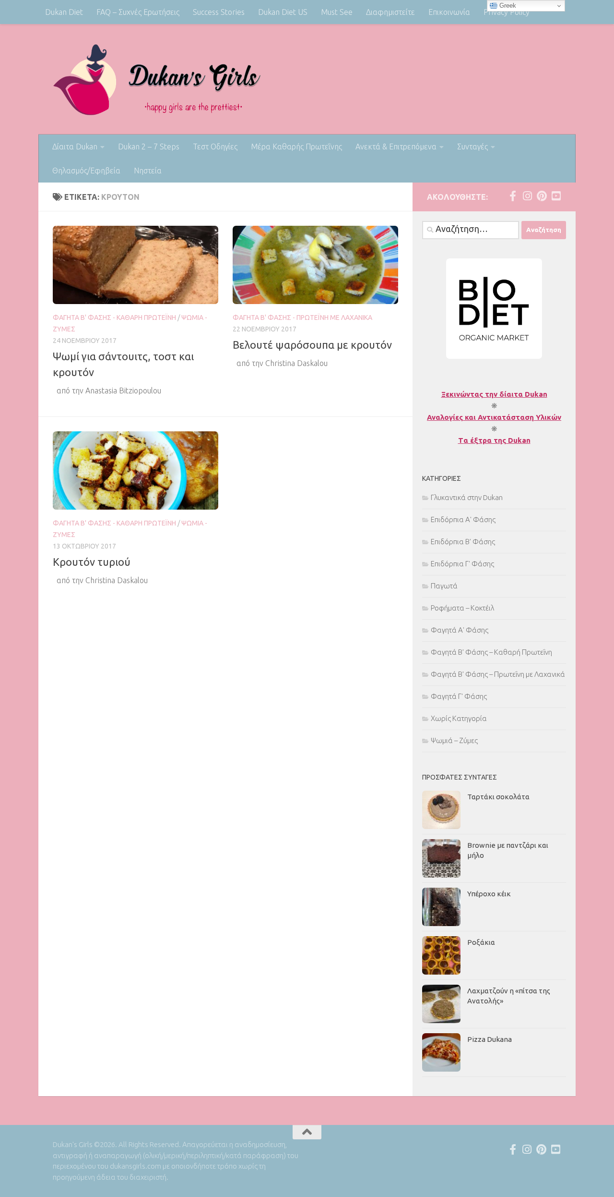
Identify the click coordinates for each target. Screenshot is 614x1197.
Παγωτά (444, 586)
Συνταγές (472, 146)
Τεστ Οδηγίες (215, 146)
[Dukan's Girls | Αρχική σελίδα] (157, 79)
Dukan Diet (64, 12)
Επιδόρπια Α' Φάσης (463, 519)
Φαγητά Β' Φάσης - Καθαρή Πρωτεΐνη (114, 317)
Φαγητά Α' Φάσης (459, 630)
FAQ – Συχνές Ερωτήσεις (137, 12)
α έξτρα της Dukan (497, 440)
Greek (506, 5)
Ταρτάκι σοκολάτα (498, 797)
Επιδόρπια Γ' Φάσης (462, 564)
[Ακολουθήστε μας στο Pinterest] (541, 196)
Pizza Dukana (489, 1039)
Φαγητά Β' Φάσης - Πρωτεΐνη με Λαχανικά (302, 317)
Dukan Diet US (282, 12)
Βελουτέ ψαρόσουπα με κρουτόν (312, 345)
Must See (337, 12)
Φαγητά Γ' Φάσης (459, 696)
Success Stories (219, 12)
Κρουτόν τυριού (91, 562)
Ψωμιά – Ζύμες (454, 740)
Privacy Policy (507, 12)
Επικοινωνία (449, 12)
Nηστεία (148, 170)
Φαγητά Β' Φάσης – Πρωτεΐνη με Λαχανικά (498, 674)
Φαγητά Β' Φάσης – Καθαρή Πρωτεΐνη (491, 652)
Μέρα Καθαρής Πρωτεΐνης (296, 146)
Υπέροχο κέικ (489, 894)
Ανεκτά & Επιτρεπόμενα (396, 146)
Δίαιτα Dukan (74, 146)
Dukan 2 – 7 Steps (148, 146)
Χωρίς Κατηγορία (459, 718)
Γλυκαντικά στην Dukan (467, 497)
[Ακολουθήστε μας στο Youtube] (556, 196)
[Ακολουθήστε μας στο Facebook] (513, 196)
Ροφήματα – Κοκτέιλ (462, 608)
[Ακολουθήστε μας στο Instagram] (527, 196)
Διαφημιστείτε (390, 12)
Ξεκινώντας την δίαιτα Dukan (494, 394)
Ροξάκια (481, 942)
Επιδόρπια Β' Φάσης (463, 541)
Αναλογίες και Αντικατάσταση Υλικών (494, 417)
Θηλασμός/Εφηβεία (86, 170)
